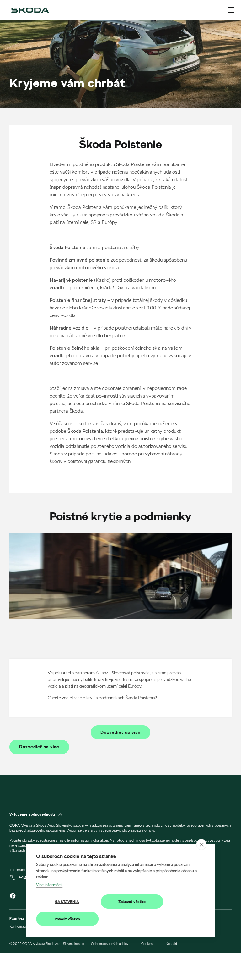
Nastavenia (67, 901)
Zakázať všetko (132, 901)
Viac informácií (49, 884)
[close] (201, 844)
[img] (30, 10)
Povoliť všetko (67, 919)
